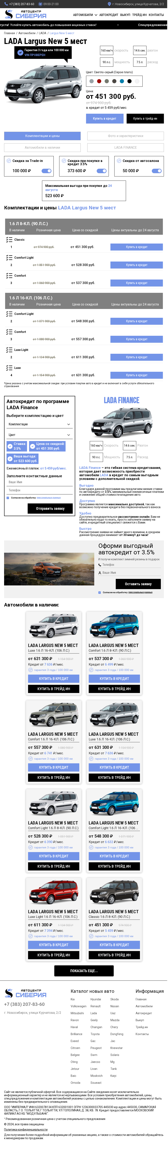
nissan (114, 1006)
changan (96, 1027)
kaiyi (113, 1075)
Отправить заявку (50, 508)
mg (112, 1061)
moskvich (97, 1075)
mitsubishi (77, 1013)
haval (74, 1027)
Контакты (156, 15)
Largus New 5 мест (62, 33)
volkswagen (78, 1006)
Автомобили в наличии (42, 147)
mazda (114, 1020)
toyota (95, 1034)
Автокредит (108, 15)
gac (93, 1041)
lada (94, 1013)
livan (94, 1068)
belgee (75, 1054)
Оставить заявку (138, 584)
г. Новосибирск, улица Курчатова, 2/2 (32, 1013)
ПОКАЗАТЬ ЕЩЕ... (84, 971)
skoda (114, 999)
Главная (9, 33)
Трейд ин (139, 15)
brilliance (76, 1034)
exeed (75, 1041)
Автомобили (26, 33)
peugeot (96, 1048)
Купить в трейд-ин (145, 118)
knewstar (116, 1048)
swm (94, 1054)
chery (114, 1027)
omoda (75, 1082)
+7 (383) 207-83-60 (24, 1004)
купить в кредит (53, 678)
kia (73, 999)
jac (112, 1041)
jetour (75, 1068)
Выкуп (125, 15)
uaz (113, 1013)
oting (74, 1061)
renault (96, 1006)
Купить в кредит (104, 118)
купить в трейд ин (53, 689)
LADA (42, 33)
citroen (75, 1048)
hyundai (96, 999)
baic (73, 1075)
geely (94, 1020)
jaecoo (95, 1061)
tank (113, 1068)
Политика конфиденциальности (26, 1129)
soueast (96, 1082)
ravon (75, 1020)
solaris (114, 1054)
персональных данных (49, 497)
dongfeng (116, 1034)
